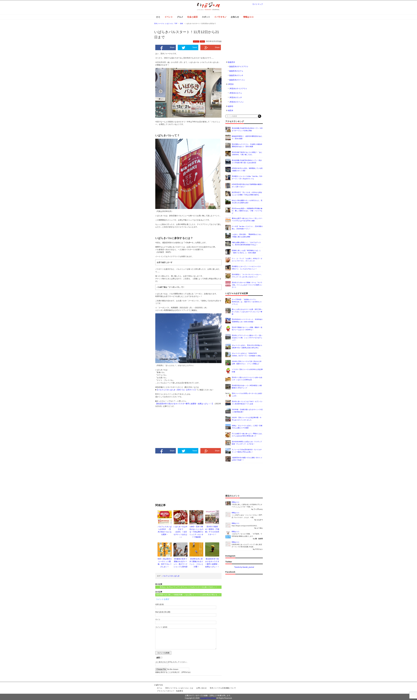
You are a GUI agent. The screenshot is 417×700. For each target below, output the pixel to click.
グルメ (180, 17)
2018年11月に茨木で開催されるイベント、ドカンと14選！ (196, 563)
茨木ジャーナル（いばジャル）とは (179, 688)
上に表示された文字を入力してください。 (171, 662)
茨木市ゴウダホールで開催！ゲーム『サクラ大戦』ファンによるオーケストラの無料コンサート (247, 285)
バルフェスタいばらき (171, 576)
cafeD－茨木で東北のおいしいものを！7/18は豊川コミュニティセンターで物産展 (196, 532)
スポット (206, 17)
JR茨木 (231, 84)
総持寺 (230, 106)
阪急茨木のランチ (236, 75)
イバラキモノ (220, 17)
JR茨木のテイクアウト (238, 88)
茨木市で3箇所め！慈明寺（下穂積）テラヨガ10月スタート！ (212, 530)
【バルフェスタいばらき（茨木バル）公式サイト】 (176, 390)
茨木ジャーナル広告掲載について (223, 688)
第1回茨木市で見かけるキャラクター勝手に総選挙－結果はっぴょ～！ (212, 563)
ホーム (159, 688)
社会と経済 (192, 17)
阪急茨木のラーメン (237, 80)
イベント (169, 17)
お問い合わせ (201, 688)
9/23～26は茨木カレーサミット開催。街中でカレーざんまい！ (165, 563)
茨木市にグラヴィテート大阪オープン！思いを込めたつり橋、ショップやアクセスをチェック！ (247, 338)
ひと (158, 17)
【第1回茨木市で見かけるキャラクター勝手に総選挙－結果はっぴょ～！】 (184, 404)
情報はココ (248, 17)
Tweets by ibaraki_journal (244, 567)
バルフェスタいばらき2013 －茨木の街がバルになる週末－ (165, 530)
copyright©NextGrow (208, 698)
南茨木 (230, 110)
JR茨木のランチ (235, 97)
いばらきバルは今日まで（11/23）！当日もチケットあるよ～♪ (180, 532)
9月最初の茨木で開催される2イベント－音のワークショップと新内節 (180, 563)
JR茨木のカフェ (235, 93)
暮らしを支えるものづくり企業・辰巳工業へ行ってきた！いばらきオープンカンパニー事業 (247, 311)
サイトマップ (257, 4)
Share (172, 47)
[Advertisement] (172, 429)
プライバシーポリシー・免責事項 (170, 691)
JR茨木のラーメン (236, 102)
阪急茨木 (231, 62)
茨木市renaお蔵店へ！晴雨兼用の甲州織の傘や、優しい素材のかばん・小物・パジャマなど (247, 211)
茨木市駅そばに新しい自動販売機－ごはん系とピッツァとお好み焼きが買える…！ (188, 595)
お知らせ (235, 17)
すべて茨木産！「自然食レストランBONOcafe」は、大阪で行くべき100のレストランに (247, 302)
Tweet (194, 47)
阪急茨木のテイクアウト (238, 66)
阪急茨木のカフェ (236, 71)
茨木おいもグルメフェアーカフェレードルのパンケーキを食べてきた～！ (188, 587)
